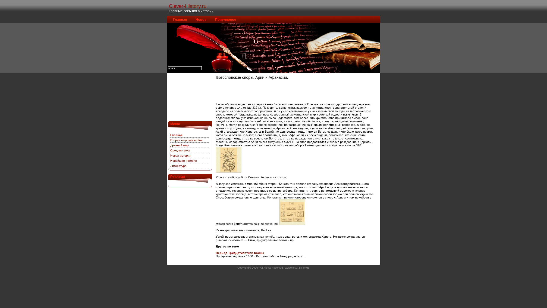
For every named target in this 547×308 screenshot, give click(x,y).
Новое (201, 19)
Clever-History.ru (187, 6)
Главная (180, 19)
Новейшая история (183, 160)
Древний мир (179, 145)
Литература (178, 165)
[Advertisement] (189, 96)
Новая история (180, 155)
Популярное (225, 19)
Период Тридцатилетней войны (240, 253)
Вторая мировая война (186, 140)
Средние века (180, 150)
